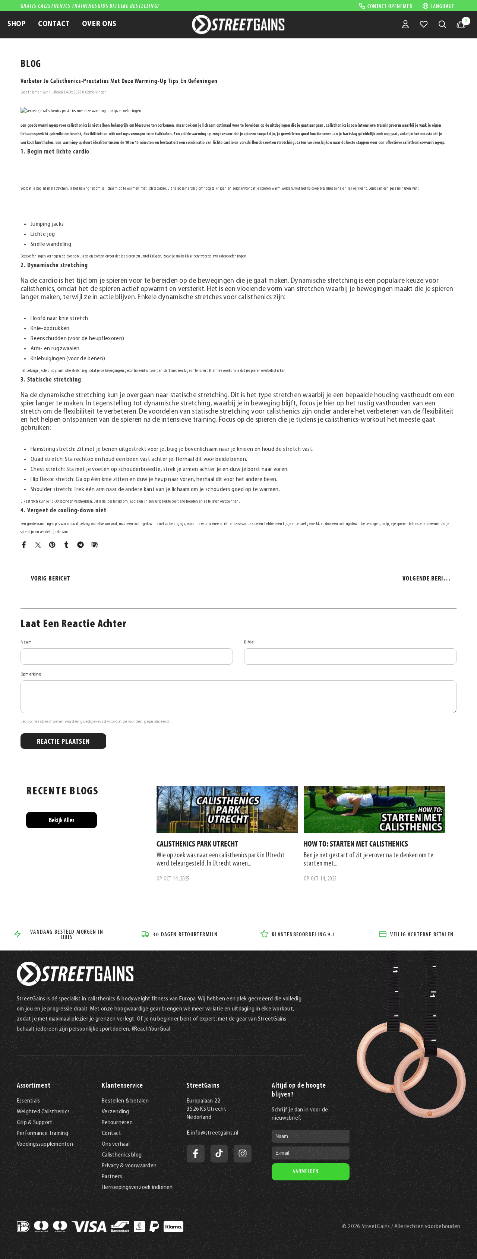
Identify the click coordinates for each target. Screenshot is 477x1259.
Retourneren (117, 1123)
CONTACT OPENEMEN (390, 5)
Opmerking (30, 674)
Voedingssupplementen (45, 1144)
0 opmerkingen (94, 92)
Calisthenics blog (122, 1155)
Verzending (115, 1112)
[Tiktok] (219, 1153)
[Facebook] (23, 544)
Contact (111, 1133)
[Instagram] (243, 1153)
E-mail (250, 642)
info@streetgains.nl (214, 1133)
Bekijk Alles (62, 820)
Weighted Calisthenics (43, 1112)
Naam (26, 642)
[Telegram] (80, 544)
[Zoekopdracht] (442, 24)
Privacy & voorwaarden (129, 1166)
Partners (112, 1177)
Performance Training (42, 1133)
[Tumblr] (66, 544)
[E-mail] (94, 544)
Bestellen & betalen (125, 1101)
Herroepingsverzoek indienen (137, 1187)
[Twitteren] (38, 544)
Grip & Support (34, 1123)
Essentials (28, 1101)
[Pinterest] (52, 544)
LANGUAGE (442, 5)
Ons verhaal (116, 1144)
